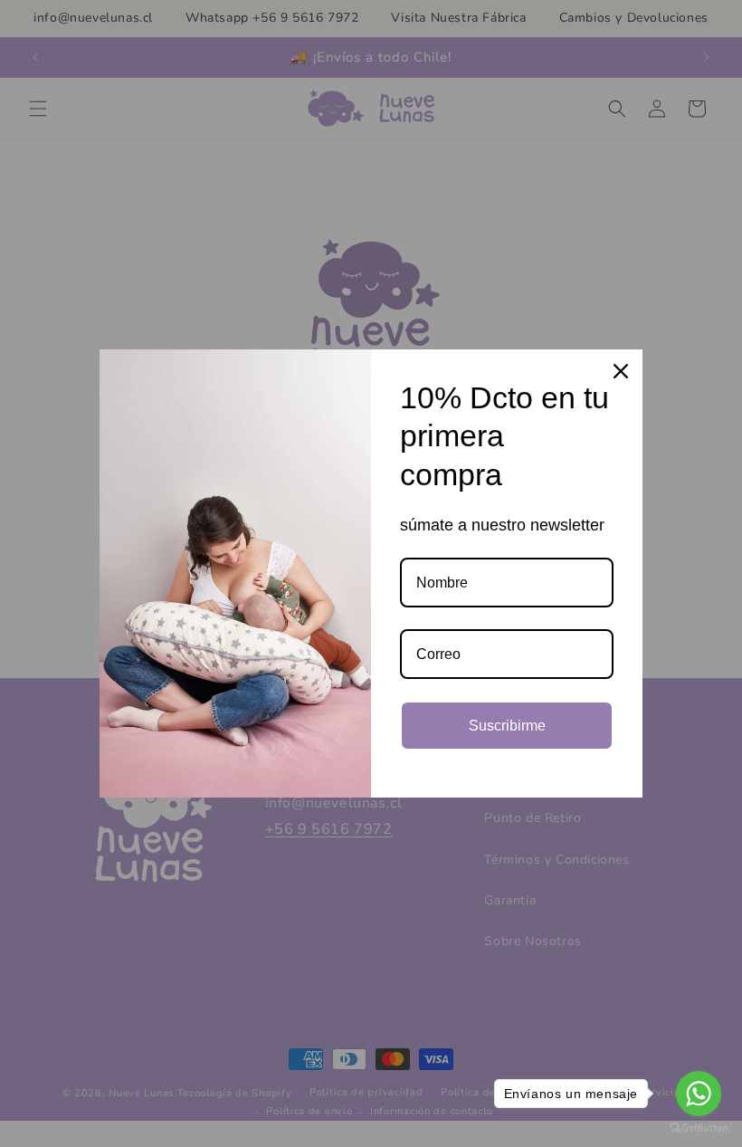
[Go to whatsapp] (698, 1093)
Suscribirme (507, 725)
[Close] (620, 371)
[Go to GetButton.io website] (699, 1128)
